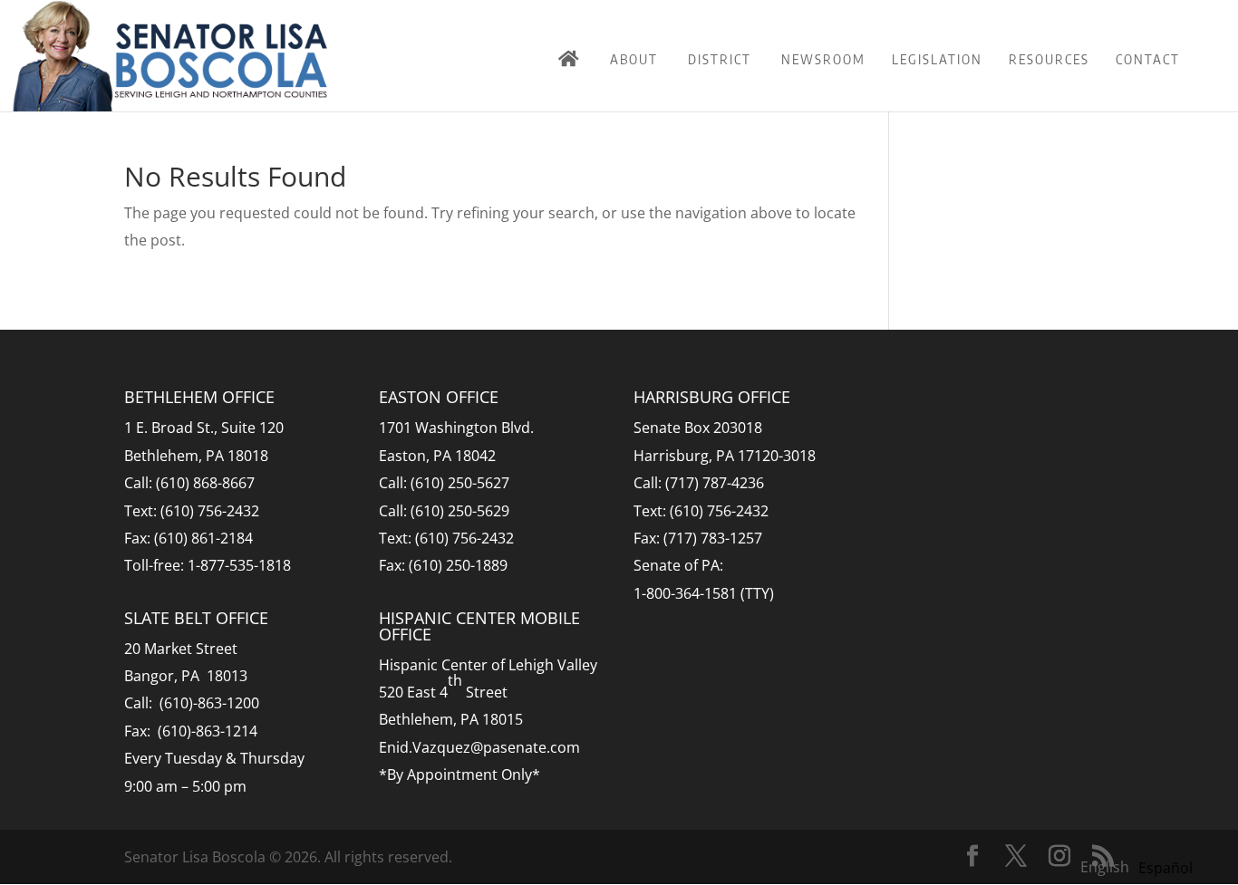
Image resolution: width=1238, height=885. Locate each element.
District (719, 59)
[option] (1165, 868)
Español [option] (1165, 868)
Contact (1148, 59)
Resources (1049, 59)
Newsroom (823, 59)
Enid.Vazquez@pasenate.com (479, 747)
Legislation (937, 59)
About (634, 59)
